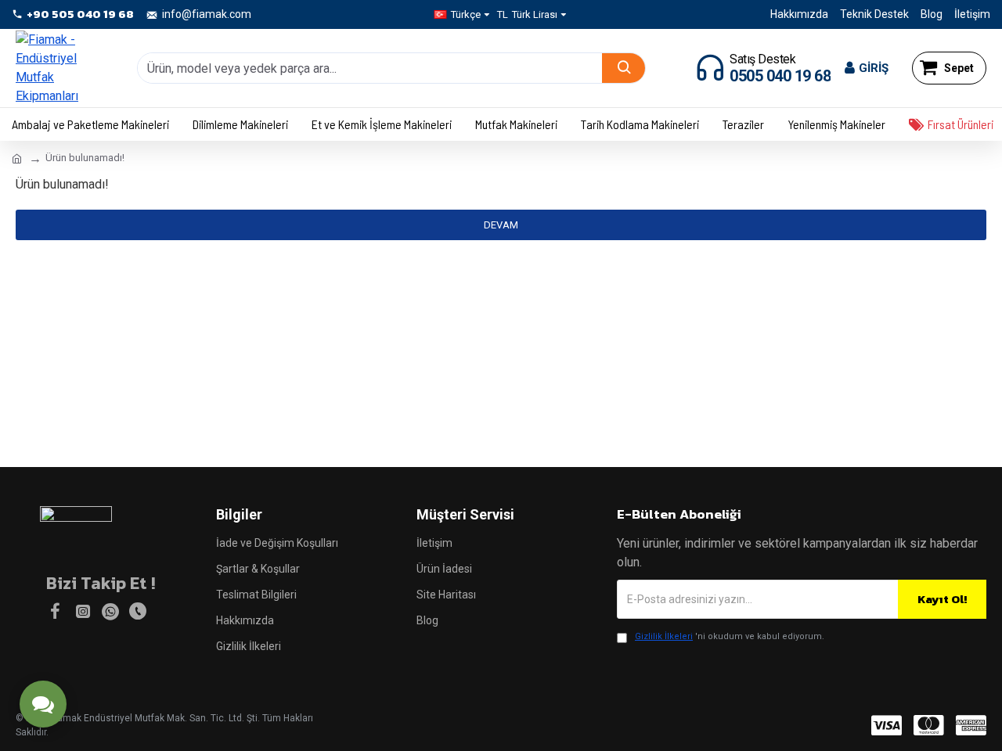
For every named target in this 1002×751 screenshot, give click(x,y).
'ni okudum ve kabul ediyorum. (729, 636)
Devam (501, 225)
